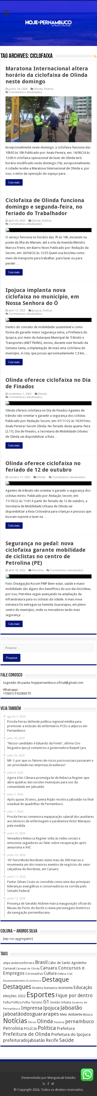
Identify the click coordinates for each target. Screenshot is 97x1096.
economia (65, 988)
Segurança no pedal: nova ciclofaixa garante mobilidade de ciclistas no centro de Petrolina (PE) (45, 553)
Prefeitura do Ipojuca (71, 1034)
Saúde (66, 1040)
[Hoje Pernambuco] (48, 22)
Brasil (41, 962)
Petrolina (37, 570)
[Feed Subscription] (95, 56)
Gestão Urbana (60, 1002)
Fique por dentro (74, 995)
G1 (46, 1002)
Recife (52, 1040)
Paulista (59, 1022)
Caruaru (48, 967)
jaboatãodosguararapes (31, 1014)
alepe (6, 963)
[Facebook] (48, 1084)
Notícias (15, 1021)
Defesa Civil (64, 973)
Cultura (50, 973)
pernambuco (79, 1021)
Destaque (55, 979)
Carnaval (9, 968)
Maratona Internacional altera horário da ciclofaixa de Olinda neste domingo (46, 75)
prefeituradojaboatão (24, 1040)
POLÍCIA (30, 1029)
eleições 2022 (14, 996)
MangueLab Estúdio (62, 1078)
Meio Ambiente (71, 1014)
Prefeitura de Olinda (26, 1034)
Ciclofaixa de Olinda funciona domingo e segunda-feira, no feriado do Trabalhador (44, 206)
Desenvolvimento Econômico (22, 980)
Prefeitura (66, 1028)
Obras (32, 1022)
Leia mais (14, 182)
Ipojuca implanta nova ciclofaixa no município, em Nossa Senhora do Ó (42, 296)
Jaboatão (71, 1008)
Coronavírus (34, 973)
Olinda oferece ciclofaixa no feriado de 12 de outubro (43, 466)
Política (48, 89)
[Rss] (44, 1084)
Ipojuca (36, 310)
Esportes (40, 994)
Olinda (38, 89)
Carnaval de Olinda (28, 968)
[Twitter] (53, 1084)
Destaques (17, 986)
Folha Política (12, 1002)
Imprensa (31, 1008)
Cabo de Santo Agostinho (67, 963)
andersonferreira (22, 963)
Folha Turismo (32, 1002)
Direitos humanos (44, 988)
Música (88, 1014)
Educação (82, 987)
